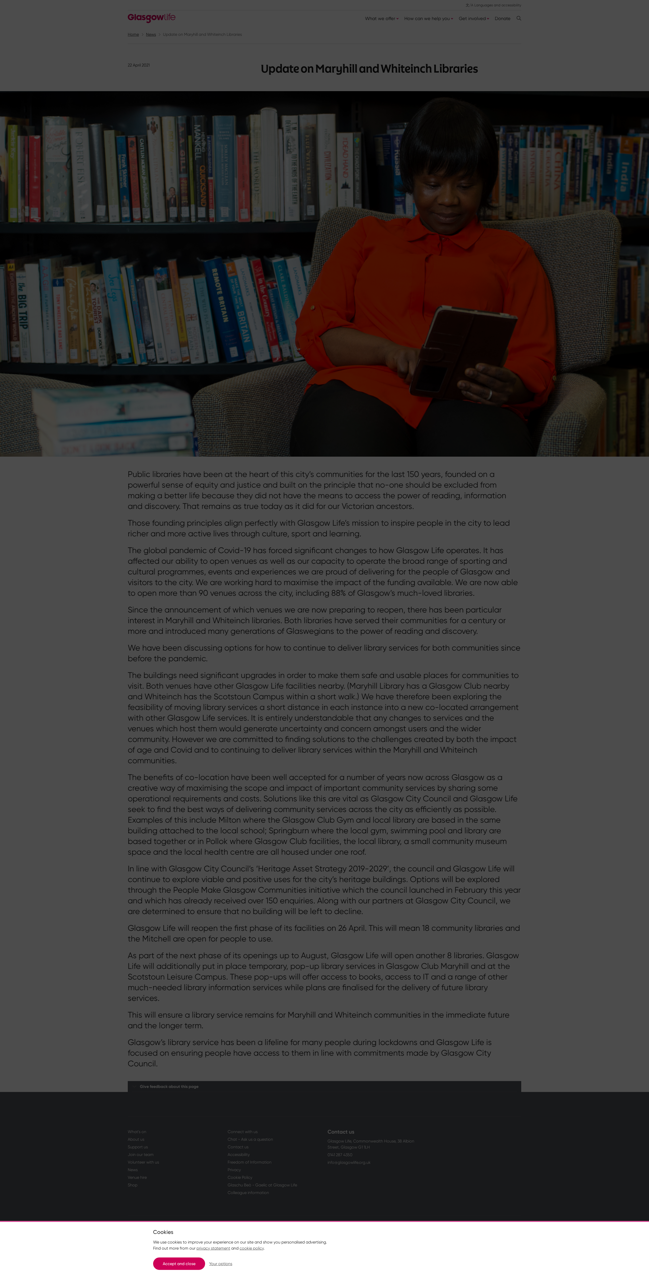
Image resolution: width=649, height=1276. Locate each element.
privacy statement (213, 1248)
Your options (220, 1263)
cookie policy (252, 1248)
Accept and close (179, 1263)
